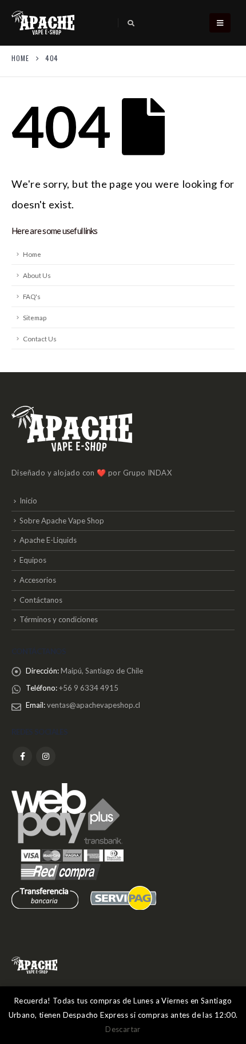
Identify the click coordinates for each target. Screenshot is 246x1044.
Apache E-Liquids (48, 540)
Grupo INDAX (147, 472)
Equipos (32, 560)
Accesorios (37, 580)
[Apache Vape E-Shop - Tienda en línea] (42, 23)
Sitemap (34, 317)
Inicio (28, 500)
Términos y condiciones (58, 619)
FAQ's (32, 296)
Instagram (45, 756)
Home (32, 254)
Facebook (22, 756)
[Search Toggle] (131, 23)
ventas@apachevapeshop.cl (93, 705)
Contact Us (40, 338)
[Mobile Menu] (220, 23)
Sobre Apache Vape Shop (61, 520)
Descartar (123, 1029)
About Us (37, 275)
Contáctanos (40, 599)
